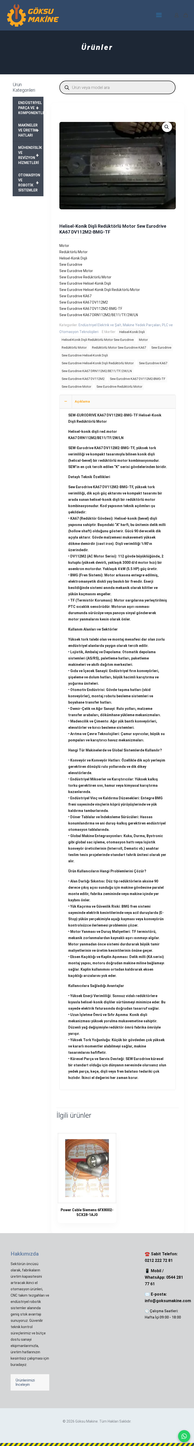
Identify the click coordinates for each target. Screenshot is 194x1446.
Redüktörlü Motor (74, 347)
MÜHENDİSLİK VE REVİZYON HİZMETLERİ (30, 155)
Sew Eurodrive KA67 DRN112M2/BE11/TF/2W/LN (97, 371)
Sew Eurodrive (161, 347)
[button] (167, 127)
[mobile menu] (159, 15)
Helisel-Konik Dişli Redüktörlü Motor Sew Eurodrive (98, 340)
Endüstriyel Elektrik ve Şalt (100, 325)
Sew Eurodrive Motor (76, 386)
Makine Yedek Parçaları (141, 325)
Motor (143, 340)
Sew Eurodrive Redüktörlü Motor (119, 386)
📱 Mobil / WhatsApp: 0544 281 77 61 (164, 1277)
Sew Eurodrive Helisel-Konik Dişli (85, 355)
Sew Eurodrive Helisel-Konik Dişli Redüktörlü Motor (98, 363)
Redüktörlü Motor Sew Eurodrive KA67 (119, 347)
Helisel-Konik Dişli (132, 332)
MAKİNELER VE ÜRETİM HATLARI (28, 130)
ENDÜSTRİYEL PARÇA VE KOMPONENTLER (30, 108)
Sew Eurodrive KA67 (153, 363)
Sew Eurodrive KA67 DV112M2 (83, 379)
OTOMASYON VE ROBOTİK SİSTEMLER (29, 182)
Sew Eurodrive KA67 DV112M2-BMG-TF (137, 379)
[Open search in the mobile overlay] (117, 87)
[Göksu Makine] (33, 15)
